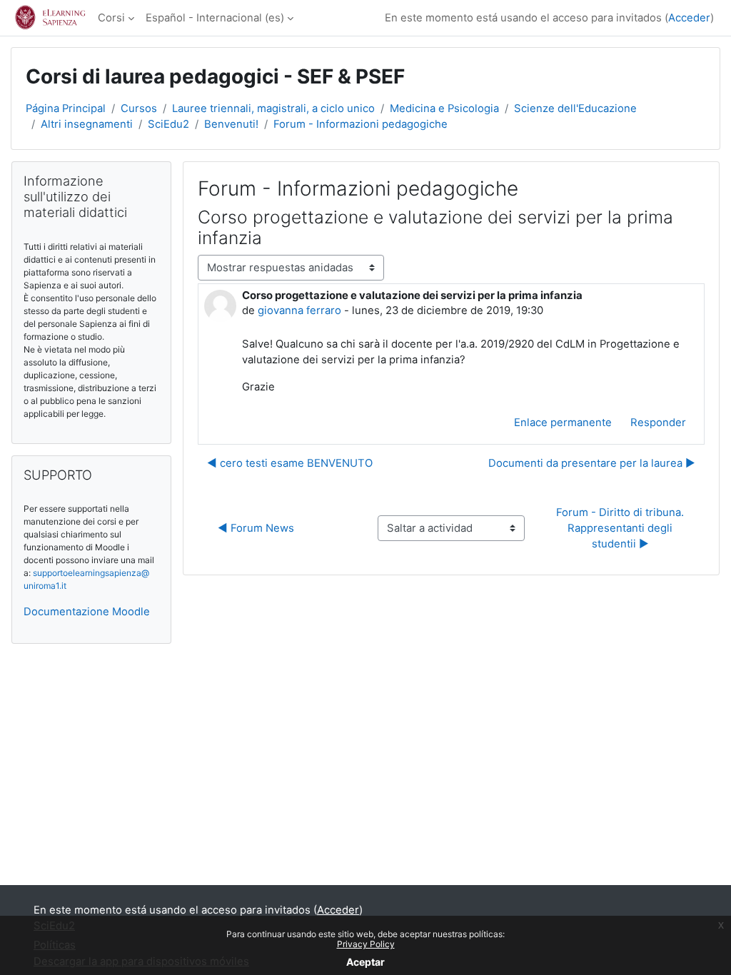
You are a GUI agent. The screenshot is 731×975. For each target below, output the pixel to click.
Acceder (689, 17)
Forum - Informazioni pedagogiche (360, 124)
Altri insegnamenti (87, 124)
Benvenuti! (231, 124)
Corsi (111, 17)
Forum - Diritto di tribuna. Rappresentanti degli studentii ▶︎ (621, 528)
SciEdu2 (168, 124)
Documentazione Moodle (87, 611)
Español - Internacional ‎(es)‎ (215, 17)
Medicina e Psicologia (444, 108)
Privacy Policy (366, 944)
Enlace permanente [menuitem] (563, 422)
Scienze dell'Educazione (575, 108)
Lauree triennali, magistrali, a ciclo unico (273, 108)
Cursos (139, 108)
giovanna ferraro (299, 310)
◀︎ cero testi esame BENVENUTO (290, 463)
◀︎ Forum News (256, 528)
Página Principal (66, 108)
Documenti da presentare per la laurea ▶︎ (591, 463)
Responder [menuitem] (658, 422)
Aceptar (365, 962)
